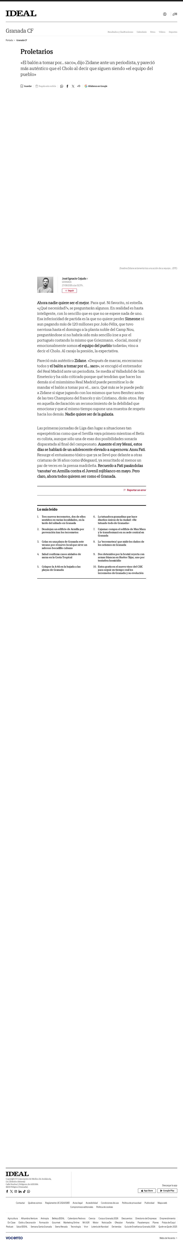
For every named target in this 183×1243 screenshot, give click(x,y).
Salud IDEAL (22, 1226)
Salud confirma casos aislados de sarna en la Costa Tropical (61, 556)
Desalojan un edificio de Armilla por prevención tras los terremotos (63, 531)
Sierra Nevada (61, 1226)
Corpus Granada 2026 (108, 1218)
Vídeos (162, 32)
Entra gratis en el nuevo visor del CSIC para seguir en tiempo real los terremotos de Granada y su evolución (120, 570)
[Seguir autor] (69, 291)
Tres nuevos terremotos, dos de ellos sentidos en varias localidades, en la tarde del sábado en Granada (64, 520)
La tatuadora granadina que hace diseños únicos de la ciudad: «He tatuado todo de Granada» (117, 520)
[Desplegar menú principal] (175, 14)
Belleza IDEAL (58, 1218)
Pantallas (130, 1222)
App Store (148, 1190)
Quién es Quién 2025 (168, 1226)
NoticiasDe (107, 1222)
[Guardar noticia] (26, 86)
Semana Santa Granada (41, 1226)
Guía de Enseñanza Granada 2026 (140, 1226)
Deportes (173, 32)
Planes (156, 1222)
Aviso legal (78, 1203)
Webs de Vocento (167, 1238)
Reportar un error (136, 490)
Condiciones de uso (110, 1203)
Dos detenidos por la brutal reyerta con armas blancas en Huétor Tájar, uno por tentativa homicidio (121, 557)
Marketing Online (71, 1222)
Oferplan (119, 1222)
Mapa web (162, 1203)
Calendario (142, 32)
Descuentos (127, 1218)
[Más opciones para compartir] (79, 86)
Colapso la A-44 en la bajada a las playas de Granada (61, 568)
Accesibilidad (92, 1203)
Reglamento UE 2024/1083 (57, 1203)
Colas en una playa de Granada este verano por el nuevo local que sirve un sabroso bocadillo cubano (64, 545)
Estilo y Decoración (27, 1222)
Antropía (45, 1218)
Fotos (152, 32)
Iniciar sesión (165, 14)
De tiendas (116, 1226)
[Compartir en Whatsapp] (62, 86)
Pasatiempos (143, 1222)
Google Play (168, 1190)
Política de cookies (104, 1207)
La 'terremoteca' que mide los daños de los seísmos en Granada (121, 543)
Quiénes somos (35, 1203)
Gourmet (56, 1222)
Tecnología (76, 1226)
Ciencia (92, 1218)
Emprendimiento (167, 1218)
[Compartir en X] (73, 86)
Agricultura (13, 1218)
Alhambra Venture (29, 1218)
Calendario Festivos (76, 1218)
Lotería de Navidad (99, 1226)
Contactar (20, 1203)
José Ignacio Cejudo (74, 278)
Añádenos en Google (97, 86)
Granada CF (19, 30)
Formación (44, 1222)
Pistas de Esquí (168, 1222)
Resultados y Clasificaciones (120, 32)
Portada (9, 40)
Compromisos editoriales (81, 1207)
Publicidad (149, 1203)
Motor (95, 1222)
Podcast (9, 1226)
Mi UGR (86, 1222)
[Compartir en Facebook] (67, 86)
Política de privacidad (131, 1203)
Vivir (86, 1226)
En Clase (11, 1222)
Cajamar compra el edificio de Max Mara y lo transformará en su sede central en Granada (121, 532)
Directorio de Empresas (146, 1218)
